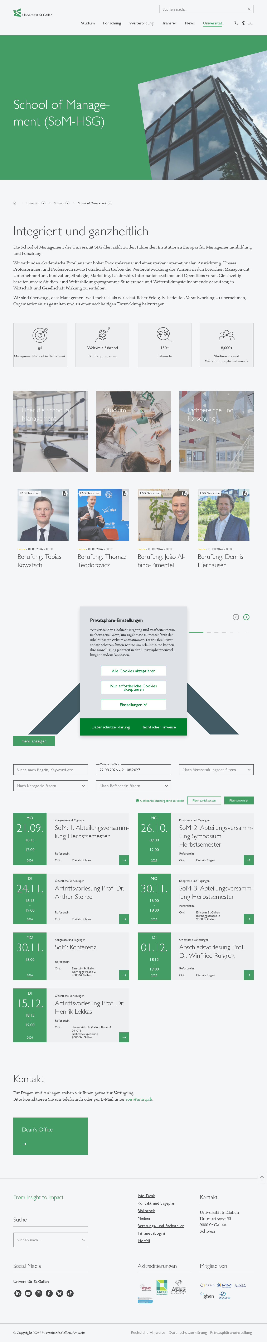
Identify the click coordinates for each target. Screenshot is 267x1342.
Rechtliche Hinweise (158, 726)
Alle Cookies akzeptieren (133, 670)
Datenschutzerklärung (110, 726)
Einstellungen (132, 704)
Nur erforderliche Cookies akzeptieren (133, 687)
